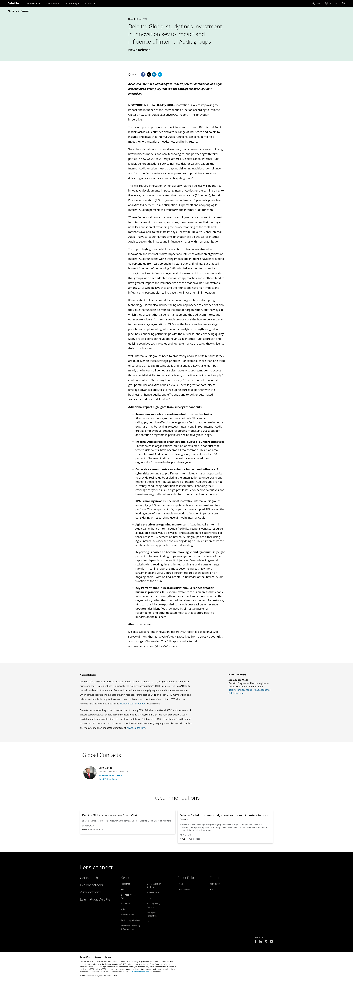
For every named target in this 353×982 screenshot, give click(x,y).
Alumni (212, 889)
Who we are (32, 3)
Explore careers (91, 885)
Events (180, 883)
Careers (89, 3)
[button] (317, 3)
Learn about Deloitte (95, 899)
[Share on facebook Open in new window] (143, 74)
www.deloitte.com (136, 727)
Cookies (98, 957)
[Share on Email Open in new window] (160, 74)
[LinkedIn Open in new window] (260, 941)
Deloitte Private (127, 914)
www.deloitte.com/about (132, 703)
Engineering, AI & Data (130, 920)
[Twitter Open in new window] (266, 941)
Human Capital (153, 892)
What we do (51, 3)
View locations (90, 892)
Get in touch (89, 877)
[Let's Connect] (343, 3)
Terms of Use (85, 957)
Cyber (123, 909)
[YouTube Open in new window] (271, 941)
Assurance (125, 883)
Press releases (183, 889)
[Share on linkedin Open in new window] (154, 74)
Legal (149, 898)
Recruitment (215, 883)
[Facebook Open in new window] (255, 941)
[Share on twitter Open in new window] (149, 74)
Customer (125, 903)
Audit (123, 889)
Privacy (108, 957)
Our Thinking (71, 3)
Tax (148, 921)
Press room (25, 11)
